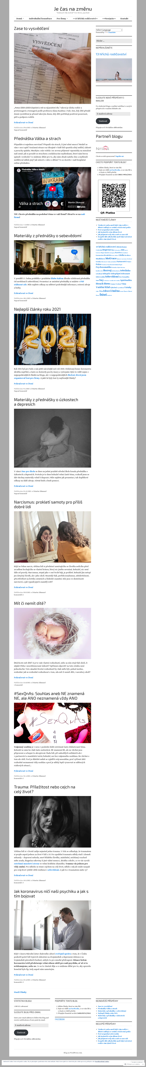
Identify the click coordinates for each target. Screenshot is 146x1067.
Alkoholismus (121, 247)
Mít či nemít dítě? (30, 603)
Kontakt (124, 18)
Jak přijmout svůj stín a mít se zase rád (113, 235)
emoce (126, 250)
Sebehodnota (116, 271)
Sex (120, 277)
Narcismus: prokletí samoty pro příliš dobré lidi (48, 504)
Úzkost (130, 291)
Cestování (99, 250)
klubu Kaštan (57, 278)
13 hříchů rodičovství (106, 247)
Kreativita (107, 255)
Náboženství (104, 261)
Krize (113, 255)
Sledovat (103, 121)
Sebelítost (99, 274)
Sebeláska (125, 270)
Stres (107, 283)
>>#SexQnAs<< (109, 18)
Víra (101, 291)
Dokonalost (118, 250)
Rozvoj (107, 270)
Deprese (106, 250)
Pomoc (129, 262)
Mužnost (119, 259)
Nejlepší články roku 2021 (37, 309)
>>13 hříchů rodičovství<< (85, 18)
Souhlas (118, 280)
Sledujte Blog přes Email (27, 1012)
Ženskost (109, 295)
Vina (123, 284)
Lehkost (116, 255)
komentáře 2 (19, 778)
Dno (112, 250)
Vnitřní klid (103, 287)
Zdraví (107, 290)
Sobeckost (106, 280)
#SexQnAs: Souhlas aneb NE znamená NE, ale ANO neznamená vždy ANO (49, 695)
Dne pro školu (28, 471)
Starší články (20, 992)
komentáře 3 (19, 883)
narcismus (124, 259)
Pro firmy (61, 18)
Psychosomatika (103, 267)
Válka (97, 291)
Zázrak (121, 291)
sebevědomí (53, 870)
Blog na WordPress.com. (73, 1053)
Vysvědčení (120, 287)
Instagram (112, 252)
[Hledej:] (114, 41)
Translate (112, 32)
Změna (115, 291)
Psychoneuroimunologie (114, 264)
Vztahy (127, 287)
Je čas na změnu (73, 8)
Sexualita (125, 277)
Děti (122, 250)
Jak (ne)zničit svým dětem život (110, 232)
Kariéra (118, 253)
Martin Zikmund (39, 128)
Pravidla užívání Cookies (102, 1061)
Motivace (111, 258)
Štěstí (103, 294)
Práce (98, 264)
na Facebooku (115, 170)
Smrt (97, 280)
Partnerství (121, 262)
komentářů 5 (19, 595)
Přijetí (118, 267)
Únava (126, 291)
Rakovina (122, 267)
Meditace (128, 255)
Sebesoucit (125, 274)
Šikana (97, 295)
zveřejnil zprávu (63, 954)
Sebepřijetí (116, 274)
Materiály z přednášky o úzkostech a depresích (46, 402)
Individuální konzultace (40, 18)
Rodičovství (99, 271)
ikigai (102, 252)
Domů (19, 18)
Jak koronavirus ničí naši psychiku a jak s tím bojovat (51, 893)
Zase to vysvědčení (31, 28)
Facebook (98, 252)
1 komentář (18, 685)
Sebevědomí (112, 276)
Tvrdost (118, 284)
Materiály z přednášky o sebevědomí (47, 235)
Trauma (112, 284)
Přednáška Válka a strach (37, 138)
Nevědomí (129, 259)
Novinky (98, 262)
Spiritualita (126, 280)
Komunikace (125, 252)
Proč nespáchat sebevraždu (108, 230)
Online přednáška (112, 261)
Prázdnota (104, 264)
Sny (101, 280)
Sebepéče (107, 274)
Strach (99, 283)
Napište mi (120, 156)
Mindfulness (100, 259)
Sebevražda (100, 277)
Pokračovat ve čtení (23, 122)
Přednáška (114, 267)
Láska (121, 255)
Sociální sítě (113, 280)
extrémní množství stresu (26, 864)
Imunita (107, 252)
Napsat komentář (20, 130)
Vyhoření (113, 288)
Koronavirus (100, 255)
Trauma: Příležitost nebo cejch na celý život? (44, 789)
